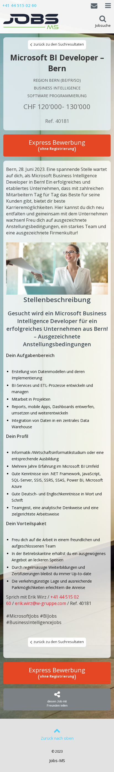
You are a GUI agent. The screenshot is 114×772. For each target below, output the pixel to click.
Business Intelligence (57, 88)
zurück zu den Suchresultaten (58, 44)
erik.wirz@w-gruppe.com (40, 603)
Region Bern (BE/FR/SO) (57, 80)
